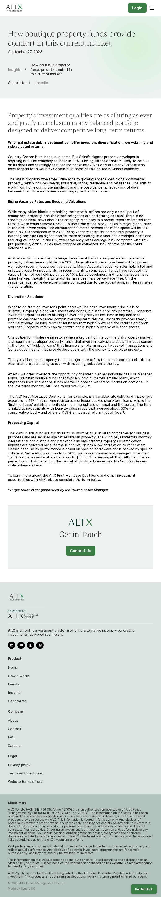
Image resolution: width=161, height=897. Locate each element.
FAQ (11, 737)
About (13, 720)
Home (13, 667)
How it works (19, 676)
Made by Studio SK (21, 888)
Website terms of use (25, 781)
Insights (14, 69)
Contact (14, 729)
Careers (14, 745)
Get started (17, 701)
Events (13, 684)
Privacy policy (19, 765)
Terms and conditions (25, 773)
